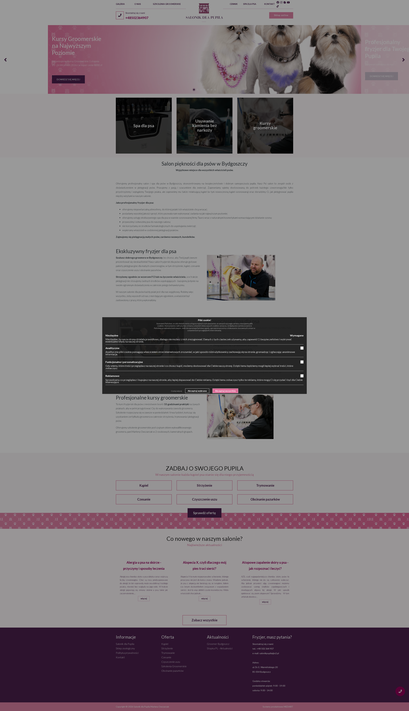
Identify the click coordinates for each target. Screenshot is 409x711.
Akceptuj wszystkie (225, 390)
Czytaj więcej (176, 391)
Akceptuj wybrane (197, 390)
